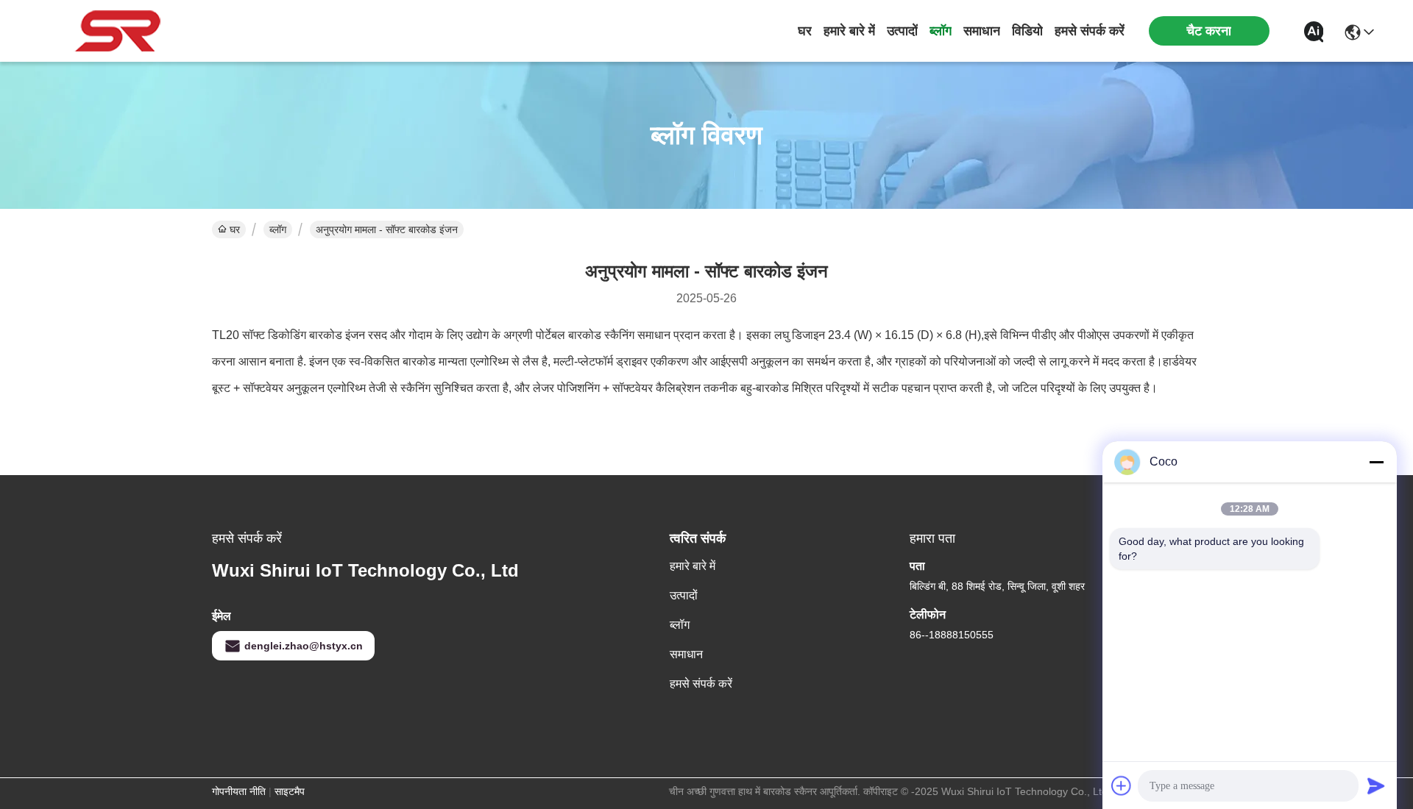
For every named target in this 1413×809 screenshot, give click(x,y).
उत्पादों (902, 31)
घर (805, 31)
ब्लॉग (940, 31)
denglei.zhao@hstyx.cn (303, 646)
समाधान (981, 31)
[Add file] (1121, 785)
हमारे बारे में (849, 31)
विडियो (1027, 31)
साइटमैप (290, 791)
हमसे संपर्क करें (1090, 31)
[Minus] (1376, 462)
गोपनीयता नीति (239, 791)
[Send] (1376, 785)
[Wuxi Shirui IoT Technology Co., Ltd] (118, 31)
